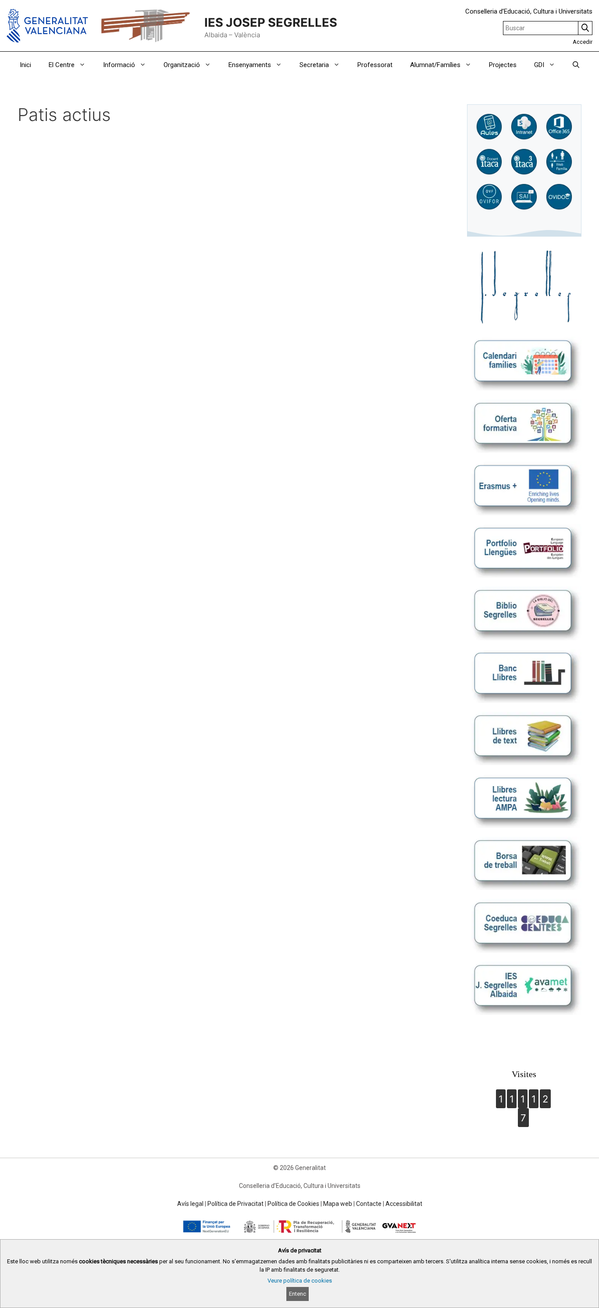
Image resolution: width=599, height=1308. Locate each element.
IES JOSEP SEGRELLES (270, 22)
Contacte (369, 1203)
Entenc (297, 1293)
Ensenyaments (249, 65)
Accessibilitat (403, 1203)
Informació (119, 65)
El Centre (62, 65)
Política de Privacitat (235, 1203)
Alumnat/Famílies (435, 65)
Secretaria (314, 65)
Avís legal (190, 1203)
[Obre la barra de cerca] (576, 65)
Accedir (582, 42)
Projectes (503, 65)
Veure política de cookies (299, 1280)
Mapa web (337, 1203)
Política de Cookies (293, 1203)
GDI (539, 65)
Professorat (374, 65)
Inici (25, 65)
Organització (182, 65)
